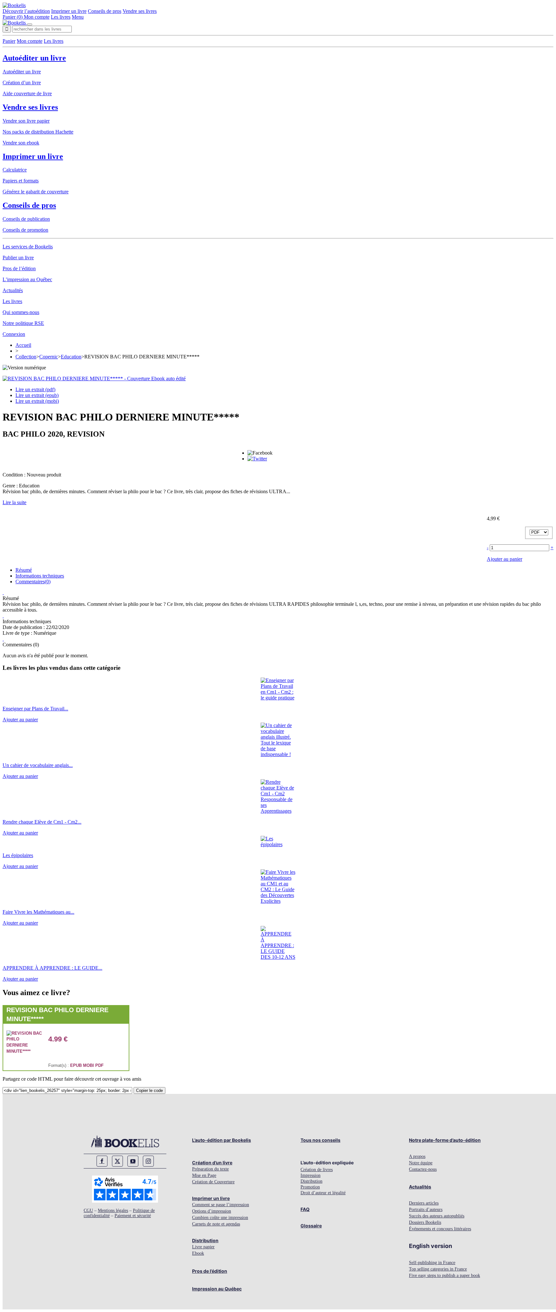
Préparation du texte (210, 1169)
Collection (25, 356)
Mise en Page (204, 1175)
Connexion (14, 334)
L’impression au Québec (27, 279)
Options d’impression (211, 1211)
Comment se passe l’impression (220, 1204)
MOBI (88, 1065)
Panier (9, 41)
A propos (417, 1156)
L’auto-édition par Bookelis (221, 1140)
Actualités (13, 290)
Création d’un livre (22, 82)
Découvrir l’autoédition (26, 11)
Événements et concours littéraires (440, 1228)
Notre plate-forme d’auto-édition (445, 1140)
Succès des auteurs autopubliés (436, 1216)
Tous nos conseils (320, 1140)
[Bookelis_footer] (125, 1141)
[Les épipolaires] (278, 844)
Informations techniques (39, 575)
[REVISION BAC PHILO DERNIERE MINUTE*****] (24, 1051)
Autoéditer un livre (34, 58)
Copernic (48, 356)
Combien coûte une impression (220, 1217)
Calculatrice (15, 169)
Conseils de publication (26, 219)
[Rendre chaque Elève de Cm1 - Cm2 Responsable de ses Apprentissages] (278, 811)
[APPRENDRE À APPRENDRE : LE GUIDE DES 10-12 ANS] (278, 957)
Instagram (148, 1161)
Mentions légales (113, 1210)
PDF (99, 1065)
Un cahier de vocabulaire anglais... (38, 765)
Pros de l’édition (19, 268)
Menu (78, 17)
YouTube (132, 1161)
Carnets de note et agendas (216, 1224)
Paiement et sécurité (133, 1215)
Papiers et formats (21, 180)
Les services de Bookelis (28, 246)
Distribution (205, 1240)
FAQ (305, 1209)
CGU (88, 1210)
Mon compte (37, 17)
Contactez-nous (423, 1169)
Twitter (117, 1161)
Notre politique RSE (23, 323)
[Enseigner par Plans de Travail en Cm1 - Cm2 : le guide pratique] (278, 697)
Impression (310, 1175)
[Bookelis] (14, 5)
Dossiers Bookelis (425, 1222)
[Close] (29, 24)
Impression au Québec (217, 1288)
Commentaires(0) (33, 581)
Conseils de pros (104, 11)
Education (71, 356)
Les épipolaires (18, 855)
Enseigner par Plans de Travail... (35, 708)
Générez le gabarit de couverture (36, 191)
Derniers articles (424, 1203)
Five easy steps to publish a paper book (444, 1275)
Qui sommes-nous (21, 312)
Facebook (102, 1161)
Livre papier (203, 1246)
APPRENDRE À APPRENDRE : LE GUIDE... (52, 968)
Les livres (60, 17)
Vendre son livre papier (26, 121)
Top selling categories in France (438, 1269)
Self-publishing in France (432, 1262)
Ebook (198, 1253)
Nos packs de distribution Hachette (38, 131)
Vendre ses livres (140, 11)
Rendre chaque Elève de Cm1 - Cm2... (42, 822)
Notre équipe (420, 1162)
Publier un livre (18, 257)
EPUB (76, 1065)
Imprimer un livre (69, 11)
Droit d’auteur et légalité (323, 1192)
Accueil (23, 345)
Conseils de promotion (25, 230)
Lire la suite (14, 502)
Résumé (23, 570)
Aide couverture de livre (27, 93)
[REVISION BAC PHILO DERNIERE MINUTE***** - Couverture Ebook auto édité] (94, 378)
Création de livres (317, 1169)
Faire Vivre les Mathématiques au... (38, 912)
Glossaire (311, 1225)
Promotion (310, 1187)
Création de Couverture (213, 1181)
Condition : (15, 474)
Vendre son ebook (21, 142)
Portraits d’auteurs (425, 1209)
